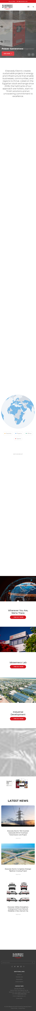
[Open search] (33, 7)
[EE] (7, 6)
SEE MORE (7, 613)
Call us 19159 (12, 1)
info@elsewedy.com (22, 1)
